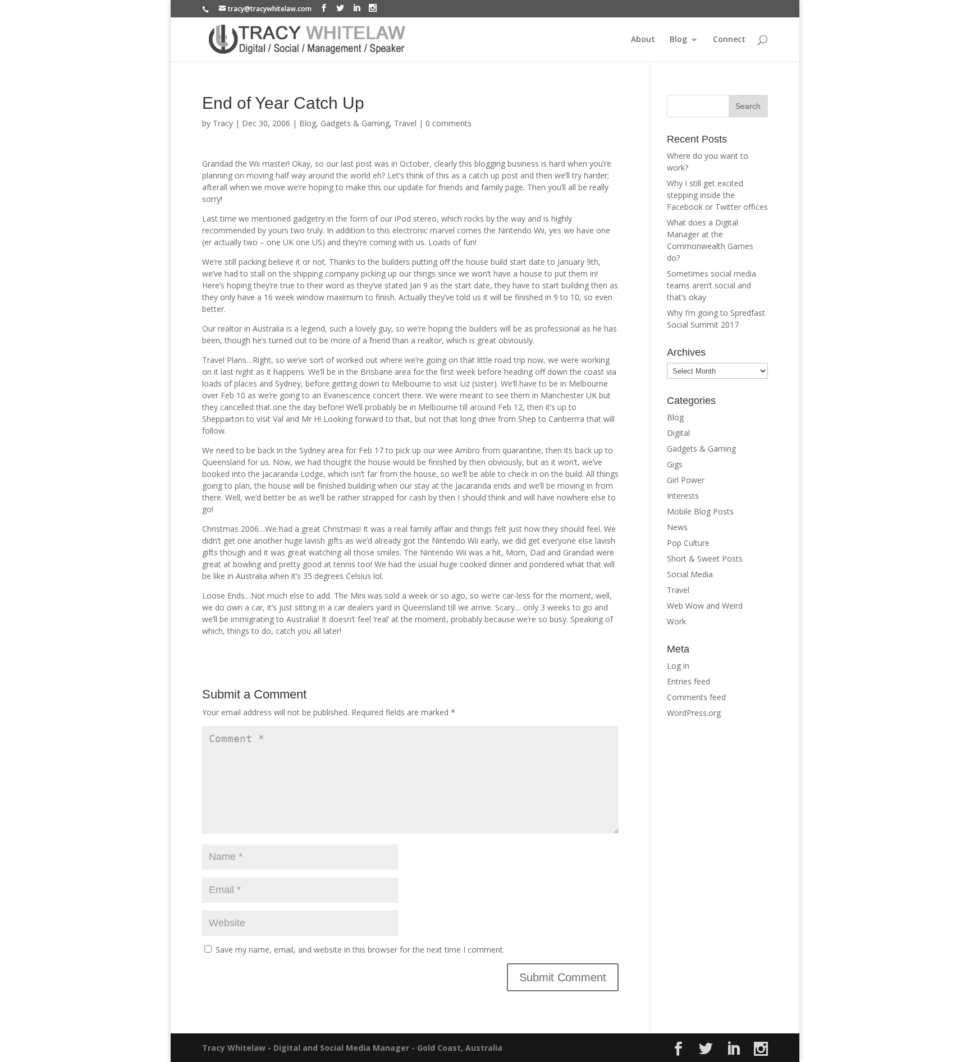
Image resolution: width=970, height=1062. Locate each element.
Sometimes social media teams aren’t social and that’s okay (711, 285)
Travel (405, 123)
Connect (729, 39)
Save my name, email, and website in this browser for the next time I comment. (360, 949)
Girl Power (685, 480)
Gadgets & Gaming (355, 123)
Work (676, 621)
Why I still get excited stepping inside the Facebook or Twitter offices (717, 195)
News (677, 527)
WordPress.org (694, 712)
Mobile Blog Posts (700, 511)
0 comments (448, 123)
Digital (678, 432)
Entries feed (688, 681)
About (643, 39)
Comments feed (696, 697)
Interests (683, 495)
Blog (678, 39)
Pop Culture (688, 542)
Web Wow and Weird (705, 605)
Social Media (690, 574)
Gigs (675, 464)
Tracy (223, 123)
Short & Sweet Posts (705, 558)
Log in (678, 665)
